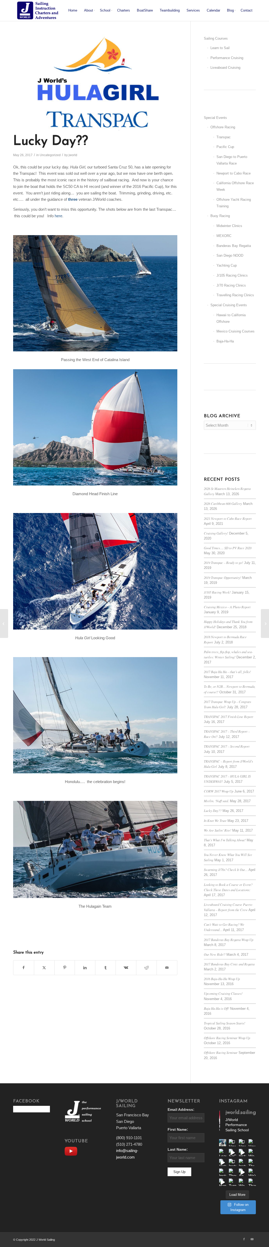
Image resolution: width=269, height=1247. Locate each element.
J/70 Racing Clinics (231, 285)
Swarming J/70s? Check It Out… (226, 869)
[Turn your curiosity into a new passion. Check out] (232, 1182)
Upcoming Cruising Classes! (223, 993)
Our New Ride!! (214, 954)
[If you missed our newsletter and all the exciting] (222, 1142)
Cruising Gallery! (216, 533)
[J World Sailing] (39, 10)
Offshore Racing (222, 127)
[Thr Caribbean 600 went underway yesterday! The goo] (252, 1162)
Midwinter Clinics (229, 226)
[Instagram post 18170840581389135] (222, 1172)
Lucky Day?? (212, 810)
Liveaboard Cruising (225, 68)
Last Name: (178, 1149)
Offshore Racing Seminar (220, 1052)
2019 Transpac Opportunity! (222, 577)
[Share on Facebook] (23, 967)
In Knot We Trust (215, 820)
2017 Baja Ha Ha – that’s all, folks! (227, 671)
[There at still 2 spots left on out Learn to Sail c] (232, 1172)
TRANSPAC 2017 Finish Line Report (228, 716)
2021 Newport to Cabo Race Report (228, 518)
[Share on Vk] (126, 967)
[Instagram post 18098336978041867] (242, 1152)
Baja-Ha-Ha (225, 341)
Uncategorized (50, 155)
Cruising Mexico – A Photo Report (227, 607)
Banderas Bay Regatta (233, 246)
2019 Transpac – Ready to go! (223, 562)
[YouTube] (72, 1151)
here (58, 216)
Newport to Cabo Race (233, 173)
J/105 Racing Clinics (232, 275)
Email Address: (181, 1110)
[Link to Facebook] (244, 1239)
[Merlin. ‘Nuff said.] (265, 623)
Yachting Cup (226, 265)
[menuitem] (73, 10)
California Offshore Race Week (235, 186)
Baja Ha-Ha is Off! (216, 1008)
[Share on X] (44, 967)
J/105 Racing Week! (217, 592)
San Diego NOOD (229, 255)
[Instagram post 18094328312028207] (222, 1162)
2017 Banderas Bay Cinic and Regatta (229, 964)
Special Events (215, 118)
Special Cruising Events (228, 305)
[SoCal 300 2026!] (232, 1152)
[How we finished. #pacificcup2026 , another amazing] (232, 1142)
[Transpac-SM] (95, 82)
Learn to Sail (220, 48)
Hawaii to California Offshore (231, 318)
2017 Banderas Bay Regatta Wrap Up (228, 939)
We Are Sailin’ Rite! (217, 830)
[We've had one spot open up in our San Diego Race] (252, 1172)
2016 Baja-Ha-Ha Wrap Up (222, 978)
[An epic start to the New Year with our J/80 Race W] (242, 1172)
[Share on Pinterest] (65, 967)
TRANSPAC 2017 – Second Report (227, 746)
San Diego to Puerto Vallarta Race (231, 160)
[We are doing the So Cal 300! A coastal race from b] (252, 1152)
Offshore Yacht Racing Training (233, 203)
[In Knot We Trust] (4, 623)
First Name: (178, 1130)
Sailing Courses (216, 38)
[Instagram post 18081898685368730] (232, 1162)
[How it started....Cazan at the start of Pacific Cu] (252, 1142)
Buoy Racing (220, 216)
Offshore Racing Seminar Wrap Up (227, 1037)
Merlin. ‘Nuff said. (216, 801)
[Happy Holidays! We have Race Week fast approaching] (222, 1182)
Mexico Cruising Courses (235, 331)
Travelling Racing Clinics (235, 295)
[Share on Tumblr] (105, 967)
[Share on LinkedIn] (85, 967)
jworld (73, 155)
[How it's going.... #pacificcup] (242, 1142)
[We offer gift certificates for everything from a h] (242, 1182)
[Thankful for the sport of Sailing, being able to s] (252, 1182)
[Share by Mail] (167, 967)
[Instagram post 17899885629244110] (242, 1162)
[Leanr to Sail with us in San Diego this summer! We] (222, 1152)
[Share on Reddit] (146, 967)
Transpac (223, 137)
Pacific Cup (225, 147)
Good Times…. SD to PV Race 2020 (227, 548)
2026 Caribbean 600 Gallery (223, 503)
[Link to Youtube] (252, 1239)
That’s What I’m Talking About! (225, 840)
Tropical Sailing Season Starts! (224, 1023)
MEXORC (223, 236)
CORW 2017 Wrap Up (218, 791)
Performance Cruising (226, 58)
